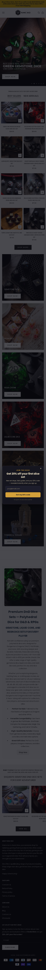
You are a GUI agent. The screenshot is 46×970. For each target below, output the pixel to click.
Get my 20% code (23, 495)
